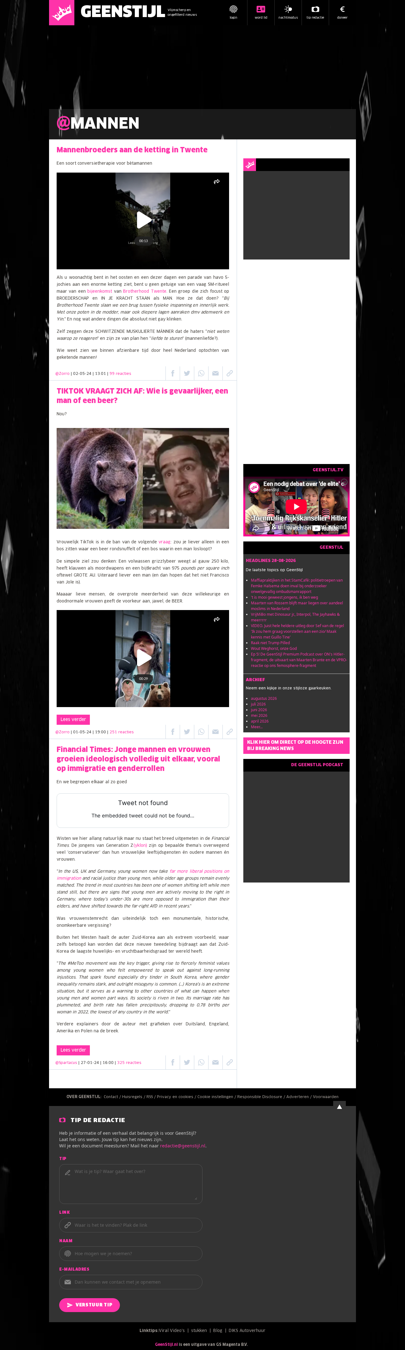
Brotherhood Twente (144, 292)
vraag (165, 542)
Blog (217, 1331)
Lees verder (73, 720)
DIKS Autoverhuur (247, 1331)
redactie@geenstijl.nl (182, 1146)
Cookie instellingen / (217, 1097)
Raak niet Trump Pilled (270, 642)
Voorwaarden (326, 1097)
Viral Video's (172, 1331)
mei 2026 (259, 715)
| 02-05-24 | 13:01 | (101, 374)
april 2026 (260, 721)
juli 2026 (258, 704)
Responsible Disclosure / (261, 1097)
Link (64, 1213)
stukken (199, 1331)
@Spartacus (66, 1063)
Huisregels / (134, 1097)
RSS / (151, 1097)
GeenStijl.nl (166, 1345)
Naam (65, 1241)
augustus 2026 (264, 698)
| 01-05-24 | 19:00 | (102, 732)
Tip (63, 1159)
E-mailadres (74, 1270)
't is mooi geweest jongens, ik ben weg (284, 597)
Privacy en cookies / (177, 1097)
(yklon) (140, 846)
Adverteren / (299, 1097)
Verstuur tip (94, 1305)
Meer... (257, 727)
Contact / (113, 1097)
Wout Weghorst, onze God (274, 648)
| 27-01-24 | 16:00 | (109, 1063)
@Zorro (62, 374)
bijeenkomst (99, 292)
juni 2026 (259, 709)
